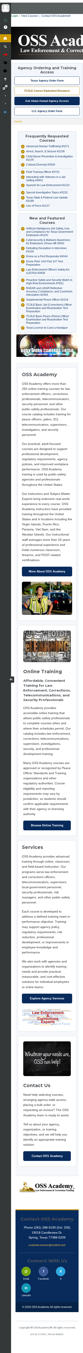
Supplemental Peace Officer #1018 (47, 299)
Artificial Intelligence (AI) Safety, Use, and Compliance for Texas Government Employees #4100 (49, 232)
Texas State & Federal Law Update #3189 (47, 199)
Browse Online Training (47, 825)
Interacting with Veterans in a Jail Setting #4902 (46, 178)
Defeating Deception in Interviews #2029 (46, 250)
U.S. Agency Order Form (47, 111)
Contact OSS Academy (47, 1156)
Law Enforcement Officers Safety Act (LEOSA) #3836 (47, 271)
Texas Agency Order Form (47, 80)
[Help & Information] (5, 27)
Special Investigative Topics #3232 (47, 192)
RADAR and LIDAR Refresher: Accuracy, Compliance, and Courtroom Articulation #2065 (49, 291)
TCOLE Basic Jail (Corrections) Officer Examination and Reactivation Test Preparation (49, 308)
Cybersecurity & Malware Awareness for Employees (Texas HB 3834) (48, 241)
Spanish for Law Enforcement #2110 (48, 185)
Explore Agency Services (47, 998)
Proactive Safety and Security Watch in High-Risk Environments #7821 (49, 281)
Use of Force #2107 (38, 205)
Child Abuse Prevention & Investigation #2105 (49, 158)
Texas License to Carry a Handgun (47, 327)
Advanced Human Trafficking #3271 (47, 146)
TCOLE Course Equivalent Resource (47, 90)
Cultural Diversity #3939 (40, 164)
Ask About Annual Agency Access (47, 101)
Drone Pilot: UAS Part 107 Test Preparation (44, 263)
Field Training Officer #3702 (43, 171)
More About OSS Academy (47, 571)
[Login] (6, 21)
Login (14, 15)
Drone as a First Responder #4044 (47, 256)
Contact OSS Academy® (56, 15)
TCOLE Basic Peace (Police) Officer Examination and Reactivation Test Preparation (47, 319)
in (26, 1288)
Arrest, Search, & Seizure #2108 (45, 151)
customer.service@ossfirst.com (47, 1245)
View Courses (29, 15)
